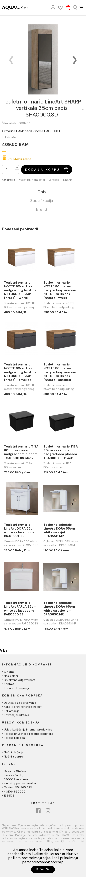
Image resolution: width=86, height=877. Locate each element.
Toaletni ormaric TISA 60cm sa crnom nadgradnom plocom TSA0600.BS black (21, 452)
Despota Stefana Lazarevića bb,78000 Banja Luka (16, 775)
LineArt (67, 180)
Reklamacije (11, 711)
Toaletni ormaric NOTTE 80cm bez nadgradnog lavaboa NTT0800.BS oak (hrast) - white (59, 290)
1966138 (9, 795)
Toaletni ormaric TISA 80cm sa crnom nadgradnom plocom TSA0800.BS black (60, 452)
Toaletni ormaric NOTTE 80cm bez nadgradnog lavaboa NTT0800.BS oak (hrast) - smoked (59, 372)
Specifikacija (41, 200)
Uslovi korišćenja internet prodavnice (28, 729)
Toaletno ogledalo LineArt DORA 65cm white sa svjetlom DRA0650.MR (59, 608)
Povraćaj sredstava (16, 715)
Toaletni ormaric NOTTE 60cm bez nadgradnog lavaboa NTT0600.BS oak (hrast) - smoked (20, 372)
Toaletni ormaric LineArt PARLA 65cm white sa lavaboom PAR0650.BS (20, 608)
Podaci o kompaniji (16, 688)
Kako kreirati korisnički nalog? (23, 706)
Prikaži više (9, 137)
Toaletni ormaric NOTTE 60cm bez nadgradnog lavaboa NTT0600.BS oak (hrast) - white (20, 290)
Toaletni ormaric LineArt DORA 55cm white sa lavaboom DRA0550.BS (20, 530)
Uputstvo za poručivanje (20, 702)
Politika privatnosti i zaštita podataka (28, 734)
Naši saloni (11, 676)
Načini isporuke (14, 756)
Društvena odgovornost (19, 680)
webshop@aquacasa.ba (20, 783)
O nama (9, 671)
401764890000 (15, 791)
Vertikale (54, 180)
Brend (41, 209)
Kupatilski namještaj (32, 180)
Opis (41, 192)
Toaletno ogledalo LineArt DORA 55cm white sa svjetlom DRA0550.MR (59, 530)
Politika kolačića (14, 738)
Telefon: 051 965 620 (18, 787)
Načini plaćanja (14, 752)
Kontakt (9, 684)
